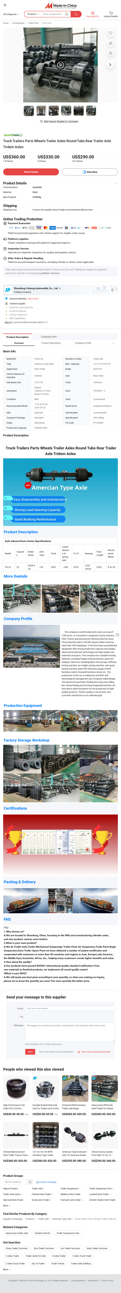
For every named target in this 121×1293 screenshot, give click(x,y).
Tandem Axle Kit (42, 1233)
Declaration (93, 1280)
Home (5, 23)
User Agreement (78, 1280)
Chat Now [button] (91, 171)
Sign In (8, 322)
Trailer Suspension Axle (68, 1233)
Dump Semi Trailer (40, 1199)
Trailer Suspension (69, 1188)
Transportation (18, 23)
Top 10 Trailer (38, 1263)
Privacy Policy (107, 1280)
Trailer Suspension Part (100, 1188)
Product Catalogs (47, 1181)
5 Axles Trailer (12, 1255)
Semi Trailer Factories (97, 1248)
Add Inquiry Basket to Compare (61, 121)
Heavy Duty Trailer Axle (17, 1233)
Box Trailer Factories (44, 1248)
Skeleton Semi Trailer (70, 1194)
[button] (107, 343)
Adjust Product (10, 1188)
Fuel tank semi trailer (70, 1199)
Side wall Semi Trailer (13, 1199)
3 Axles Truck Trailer (82, 1255)
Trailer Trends (57, 1263)
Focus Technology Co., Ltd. (40, 1280)
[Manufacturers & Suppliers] (60, 5)
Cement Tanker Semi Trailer (102, 1199)
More (6, 1269)
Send (30, 1051)
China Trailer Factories (16, 1248)
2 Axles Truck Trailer (15, 1263)
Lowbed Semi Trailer (99, 1194)
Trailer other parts (11, 1194)
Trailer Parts (33, 23)
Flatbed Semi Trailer (41, 1194)
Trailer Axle (46, 23)
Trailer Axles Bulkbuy (81, 1263)
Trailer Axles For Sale (36, 1255)
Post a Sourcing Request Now (94, 1051)
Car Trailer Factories (70, 1248)
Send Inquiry (31, 171)
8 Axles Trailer (59, 1255)
